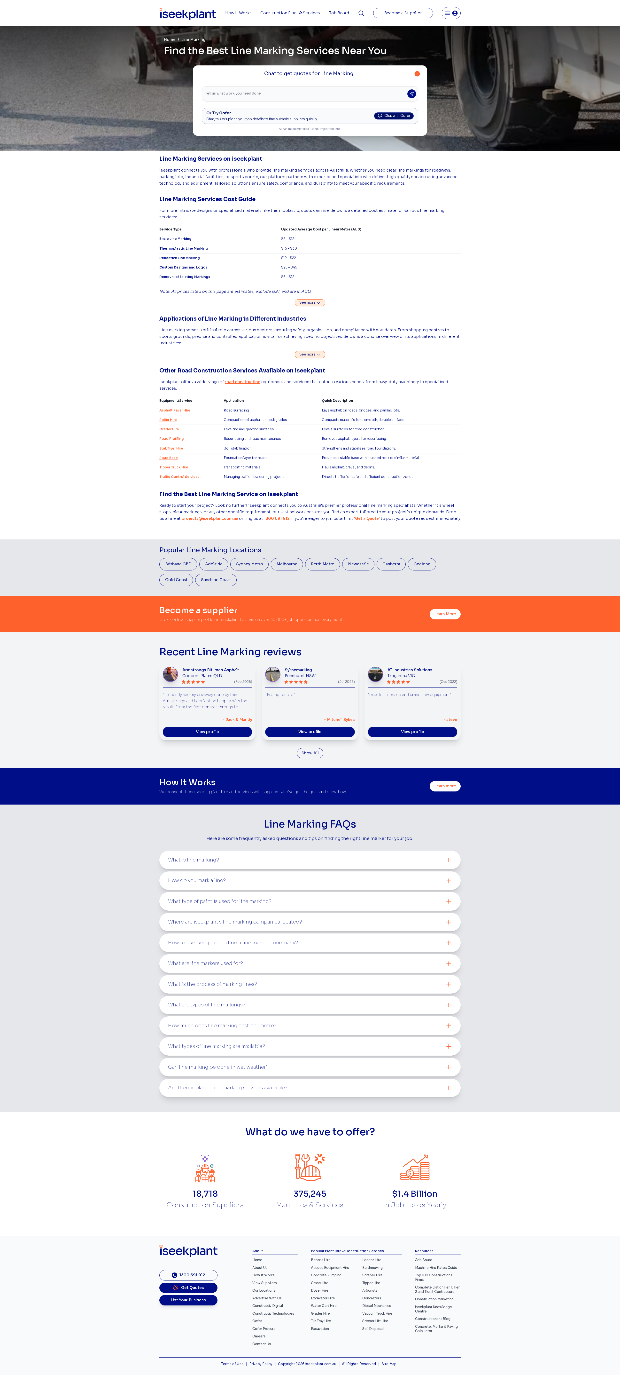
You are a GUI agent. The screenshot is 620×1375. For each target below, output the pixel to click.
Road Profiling (171, 439)
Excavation (320, 1329)
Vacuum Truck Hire (377, 1314)
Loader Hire (371, 1260)
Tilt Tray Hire (321, 1321)
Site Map (389, 1364)
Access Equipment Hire (330, 1268)
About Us (260, 1268)
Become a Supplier (403, 13)
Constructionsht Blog (432, 1319)
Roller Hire (168, 420)
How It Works (238, 13)
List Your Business (188, 1300)
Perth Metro (322, 564)
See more (307, 302)
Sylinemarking (298, 670)
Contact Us (261, 1344)
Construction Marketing (434, 1299)
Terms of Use (232, 1364)
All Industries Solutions (410, 670)
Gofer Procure (264, 1329)
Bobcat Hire (321, 1260)
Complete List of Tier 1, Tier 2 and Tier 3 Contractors (437, 1289)
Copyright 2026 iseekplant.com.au (307, 1364)
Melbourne (287, 564)
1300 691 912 (277, 518)
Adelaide (214, 564)
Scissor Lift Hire (375, 1321)
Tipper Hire (371, 1283)
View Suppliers (264, 1283)
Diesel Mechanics (376, 1306)
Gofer (257, 1321)
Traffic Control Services (179, 477)
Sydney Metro (249, 564)
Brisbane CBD (178, 564)
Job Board (339, 13)
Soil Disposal (373, 1329)
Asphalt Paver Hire (174, 410)
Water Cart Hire (324, 1306)
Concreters (371, 1298)
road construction (242, 381)
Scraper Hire (372, 1275)
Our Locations (263, 1290)
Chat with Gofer (397, 116)
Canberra (391, 564)
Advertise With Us (267, 1298)
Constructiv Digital (267, 1306)
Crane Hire (319, 1283)
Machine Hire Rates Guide (436, 1268)
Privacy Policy (260, 1364)
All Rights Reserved (359, 1364)
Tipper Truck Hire (173, 467)
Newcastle (358, 564)
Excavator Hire (323, 1298)
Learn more (445, 786)
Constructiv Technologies (273, 1314)
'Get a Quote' (367, 518)
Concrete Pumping (326, 1275)
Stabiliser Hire (171, 448)
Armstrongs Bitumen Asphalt (210, 670)
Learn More (445, 614)
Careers (259, 1336)
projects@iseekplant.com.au (210, 518)
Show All (310, 753)
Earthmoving (372, 1268)
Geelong (422, 564)
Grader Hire (169, 429)
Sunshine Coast (216, 579)
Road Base (168, 458)
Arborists (370, 1290)
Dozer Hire (319, 1290)
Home (170, 39)
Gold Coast (176, 579)
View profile (207, 731)
